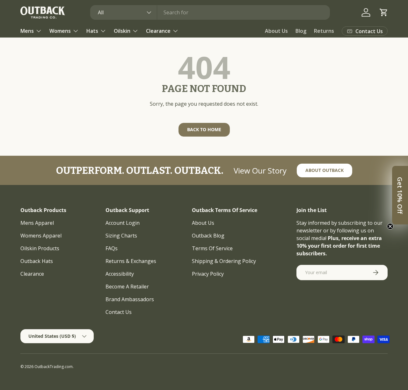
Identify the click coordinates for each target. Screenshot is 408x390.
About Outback (324, 170)
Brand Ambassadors (130, 299)
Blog (300, 30)
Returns (324, 30)
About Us (276, 30)
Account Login (123, 222)
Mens (27, 30)
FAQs (112, 248)
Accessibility (120, 273)
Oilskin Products (39, 248)
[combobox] (210, 12)
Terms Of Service (212, 248)
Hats (92, 30)
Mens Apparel (37, 222)
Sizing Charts (121, 235)
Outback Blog (208, 235)
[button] (384, 12)
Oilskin (122, 30)
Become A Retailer (127, 286)
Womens (60, 30)
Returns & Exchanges (131, 261)
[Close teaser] (390, 226)
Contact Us (119, 312)
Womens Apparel (41, 235)
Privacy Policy (208, 273)
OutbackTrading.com (53, 366)
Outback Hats (36, 261)
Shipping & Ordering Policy (224, 261)
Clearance (158, 30)
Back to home (204, 129)
